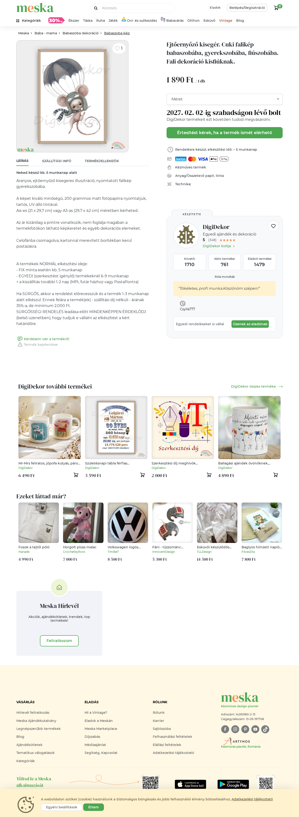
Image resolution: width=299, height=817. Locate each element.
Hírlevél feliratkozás (32, 712)
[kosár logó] (276, 8)
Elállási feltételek (167, 745)
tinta (220, 176)
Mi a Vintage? (96, 712)
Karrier (158, 721)
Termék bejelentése (41, 344)
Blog (240, 20)
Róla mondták (225, 276)
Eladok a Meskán (99, 721)
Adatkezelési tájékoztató (173, 753)
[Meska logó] (35, 7)
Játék (113, 20)
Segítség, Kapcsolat (101, 753)
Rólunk (159, 712)
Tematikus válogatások (35, 753)
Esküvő (209, 20)
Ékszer (73, 20)
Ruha (100, 20)
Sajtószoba (162, 729)
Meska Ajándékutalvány (36, 721)
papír (209, 176)
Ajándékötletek (29, 745)
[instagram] (235, 729)
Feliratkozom (59, 641)
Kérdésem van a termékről (46, 339)
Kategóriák (25, 761)
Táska (88, 20)
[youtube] (255, 729)
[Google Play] (190, 784)
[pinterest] (245, 729)
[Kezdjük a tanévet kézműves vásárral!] (56, 20)
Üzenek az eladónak (250, 324)
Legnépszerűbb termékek (38, 729)
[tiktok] (265, 729)
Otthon (193, 20)
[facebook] (225, 729)
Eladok (215, 7)
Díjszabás (92, 737)
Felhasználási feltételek (172, 737)
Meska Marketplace (101, 729)
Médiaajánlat (95, 745)
